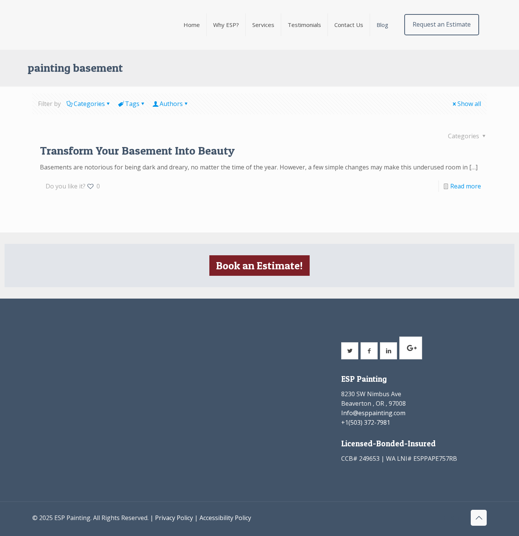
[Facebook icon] (444, 518)
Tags (132, 104)
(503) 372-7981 (369, 422)
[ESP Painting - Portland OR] (82, 24)
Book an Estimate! (259, 265)
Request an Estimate (442, 24)
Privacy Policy (174, 518)
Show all (469, 104)
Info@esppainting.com (373, 413)
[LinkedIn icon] (460, 518)
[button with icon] (349, 350)
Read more (465, 186)
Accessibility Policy (225, 518)
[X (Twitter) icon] (452, 518)
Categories (89, 104)
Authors (171, 104)
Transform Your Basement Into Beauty (137, 150)
